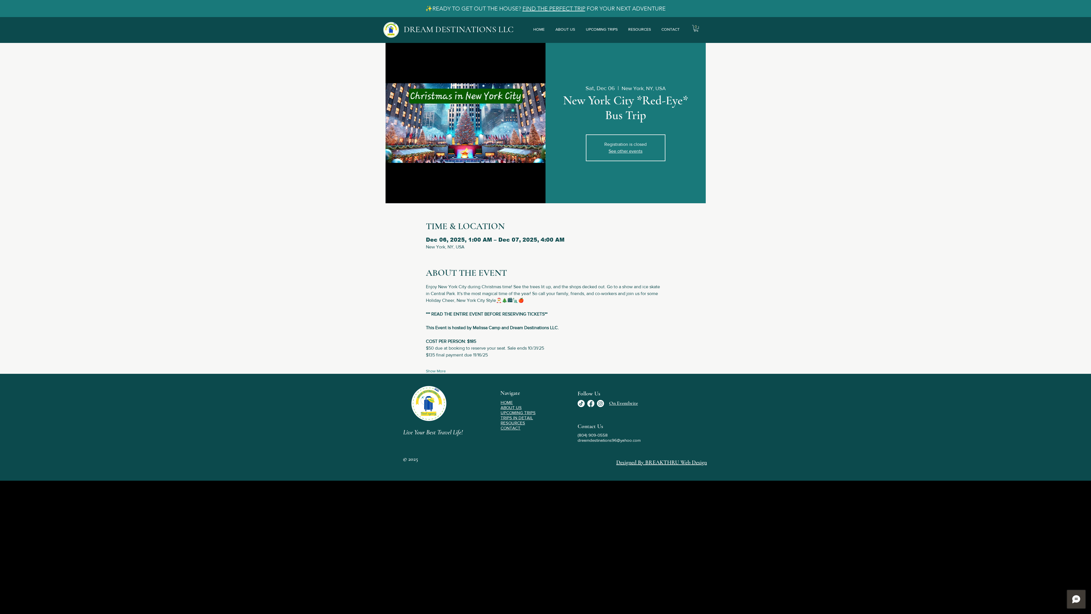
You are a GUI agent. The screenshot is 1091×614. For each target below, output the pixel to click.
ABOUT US (511, 407)
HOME (507, 402)
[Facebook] (590, 403)
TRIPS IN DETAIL (517, 417)
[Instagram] (600, 403)
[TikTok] (581, 403)
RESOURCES (513, 422)
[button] (696, 28)
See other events (625, 151)
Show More (436, 371)
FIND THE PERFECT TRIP (553, 8)
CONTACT (510, 428)
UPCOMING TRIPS (518, 412)
